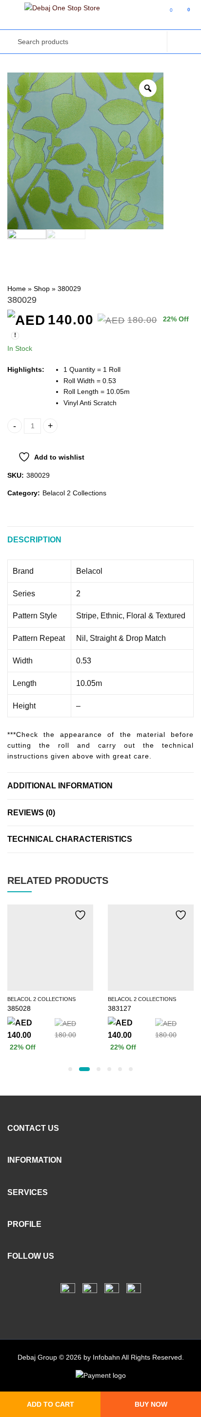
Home (16, 289)
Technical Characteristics (69, 839)
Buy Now (151, 1404)
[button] (70, 1069)
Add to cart (50, 1404)
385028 (19, 1008)
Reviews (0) (31, 812)
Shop (42, 289)
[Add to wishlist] (78, 915)
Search (180, 41)
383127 (119, 1008)
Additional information (60, 786)
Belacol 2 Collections (74, 493)
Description (34, 540)
